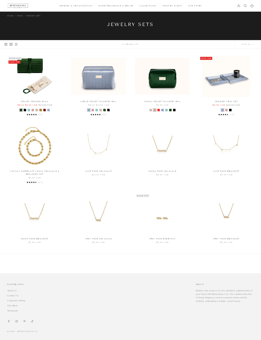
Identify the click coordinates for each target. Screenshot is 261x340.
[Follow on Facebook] (8, 321)
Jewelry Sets (33, 16)
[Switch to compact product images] (16, 44)
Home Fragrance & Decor (115, 6)
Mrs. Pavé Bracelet (226, 239)
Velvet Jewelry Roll (34, 101)
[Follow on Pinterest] (24, 321)
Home (10, 16)
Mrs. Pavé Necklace (98, 239)
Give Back (12, 305)
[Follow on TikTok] (32, 321)
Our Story (195, 6)
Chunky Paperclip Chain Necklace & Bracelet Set (34, 172)
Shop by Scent (172, 6)
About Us (12, 290)
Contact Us (13, 295)
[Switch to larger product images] (6, 44)
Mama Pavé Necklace (162, 171)
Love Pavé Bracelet (226, 171)
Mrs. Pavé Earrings (162, 239)
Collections (147, 6)
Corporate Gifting (16, 300)
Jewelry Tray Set (226, 101)
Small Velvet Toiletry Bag (162, 101)
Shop (19, 16)
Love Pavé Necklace (98, 171)
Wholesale (12, 310)
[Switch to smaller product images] (11, 44)
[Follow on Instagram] (16, 321)
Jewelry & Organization (76, 6)
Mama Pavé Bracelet (34, 239)
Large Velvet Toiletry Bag (99, 101)
